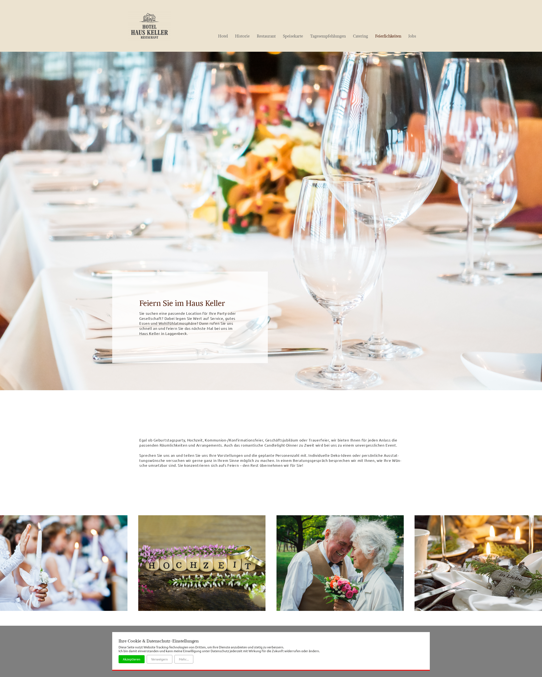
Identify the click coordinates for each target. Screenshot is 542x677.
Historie (242, 36)
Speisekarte (293, 36)
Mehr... (184, 659)
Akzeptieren (131, 659)
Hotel (223, 36)
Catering (360, 36)
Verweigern (159, 659)
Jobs (412, 36)
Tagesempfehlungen (328, 36)
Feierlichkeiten (388, 36)
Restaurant (266, 36)
